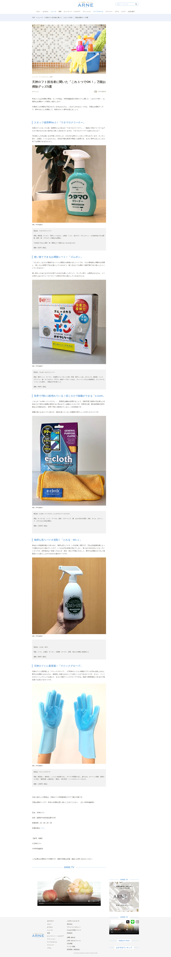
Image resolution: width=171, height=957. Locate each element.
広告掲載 (69, 943)
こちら (42, 828)
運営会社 (69, 924)
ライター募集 (71, 946)
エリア (123, 11)
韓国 (60, 11)
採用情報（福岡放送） (74, 949)
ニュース (53, 11)
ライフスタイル (98, 11)
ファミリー (108, 11)
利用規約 (69, 933)
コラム (117, 11)
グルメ (38, 11)
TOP (33, 17)
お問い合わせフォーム (74, 940)
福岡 (51, 77)
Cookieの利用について (74, 930)
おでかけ (45, 11)
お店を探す (131, 11)
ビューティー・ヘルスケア (72, 11)
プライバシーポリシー (74, 927)
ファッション (87, 11)
